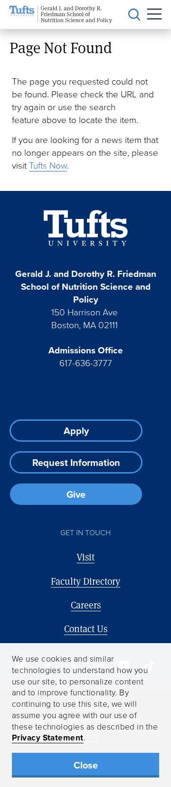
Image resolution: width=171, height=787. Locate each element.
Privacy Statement (48, 737)
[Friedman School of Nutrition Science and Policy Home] (61, 14)
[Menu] (151, 14)
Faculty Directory (85, 581)
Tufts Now (48, 165)
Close (86, 765)
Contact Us (85, 628)
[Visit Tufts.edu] (86, 228)
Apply (76, 430)
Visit (85, 556)
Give (76, 494)
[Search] (134, 15)
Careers (86, 604)
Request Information (76, 462)
